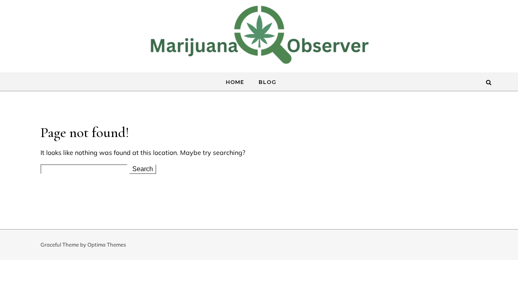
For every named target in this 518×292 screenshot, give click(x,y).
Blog (267, 82)
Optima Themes (106, 244)
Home (235, 82)
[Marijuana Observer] (259, 42)
